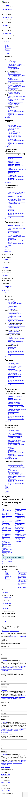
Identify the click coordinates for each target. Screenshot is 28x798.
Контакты (7, 50)
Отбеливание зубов (13, 104)
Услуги (7, 46)
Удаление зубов (12, 62)
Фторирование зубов (13, 232)
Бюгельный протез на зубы (15, 196)
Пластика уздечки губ (14, 132)
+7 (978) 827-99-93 (7, 25)
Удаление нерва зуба (13, 72)
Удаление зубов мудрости (15, 64)
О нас (6, 43)
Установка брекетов (13, 172)
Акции (7, 49)
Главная (7, 491)
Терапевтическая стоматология (22, 572)
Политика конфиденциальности (10, 631)
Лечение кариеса (12, 67)
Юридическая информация (9, 563)
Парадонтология (22, 587)
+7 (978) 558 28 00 (6, 33)
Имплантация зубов (13, 124)
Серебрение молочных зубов (15, 233)
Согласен (4, 660)
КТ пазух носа (12, 110)
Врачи (6, 246)
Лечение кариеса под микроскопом (13, 69)
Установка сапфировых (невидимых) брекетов (14, 163)
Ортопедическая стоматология (22, 582)
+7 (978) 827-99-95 (7, 9)
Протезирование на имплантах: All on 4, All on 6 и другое (16, 193)
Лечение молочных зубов (15, 226)
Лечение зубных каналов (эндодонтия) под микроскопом (16, 74)
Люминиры (11, 209)
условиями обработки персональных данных (13, 667)
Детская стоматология (11, 218)
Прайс (6, 45)
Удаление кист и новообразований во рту (14, 134)
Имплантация (22, 577)
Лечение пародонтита (14, 93)
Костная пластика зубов (14, 136)
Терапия (7, 53)
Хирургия (7, 117)
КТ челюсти (11, 109)
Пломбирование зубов (14, 203)
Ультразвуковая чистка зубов (15, 102)
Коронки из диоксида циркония (16, 202)
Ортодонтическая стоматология (23, 579)
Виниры (10, 207)
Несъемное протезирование (15, 197)
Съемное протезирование (15, 195)
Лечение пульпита (13, 79)
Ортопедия (8, 182)
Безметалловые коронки (14, 200)
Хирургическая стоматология (22, 575)
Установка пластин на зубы (15, 165)
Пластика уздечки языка (14, 131)
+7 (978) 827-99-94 (7, 17)
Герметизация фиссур (13, 231)
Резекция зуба (11, 129)
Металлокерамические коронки (16, 199)
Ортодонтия (8, 146)
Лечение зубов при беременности (17, 65)
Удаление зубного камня (14, 103)
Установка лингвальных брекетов (17, 169)
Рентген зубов (12, 107)
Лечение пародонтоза (13, 92)
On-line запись (5, 41)
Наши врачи (8, 48)
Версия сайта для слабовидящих (14, 557)
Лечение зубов (12, 61)
